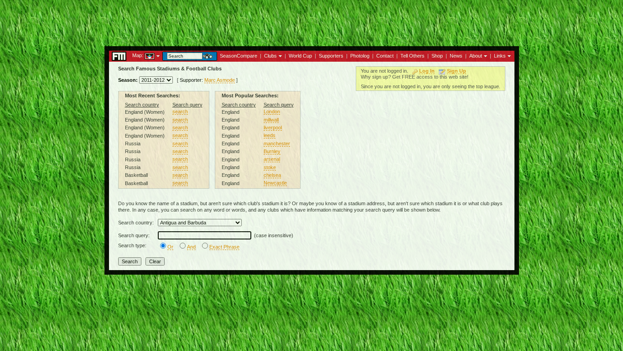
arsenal (272, 159)
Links (500, 55)
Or (170, 247)
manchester (277, 143)
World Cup (300, 55)
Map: (137, 55)
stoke (270, 167)
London (272, 111)
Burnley (272, 151)
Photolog (359, 55)
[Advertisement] (311, 20)
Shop (437, 55)
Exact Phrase (224, 247)
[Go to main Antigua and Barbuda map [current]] (144, 55)
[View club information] (279, 55)
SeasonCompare (238, 55)
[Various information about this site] (484, 55)
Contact (385, 55)
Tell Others (412, 55)
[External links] (508, 55)
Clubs (270, 55)
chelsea (272, 175)
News (456, 55)
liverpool (273, 127)
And (191, 247)
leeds (269, 135)
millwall (271, 119)
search (180, 111)
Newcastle (275, 183)
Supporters (331, 55)
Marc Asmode (219, 80)
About (475, 55)
